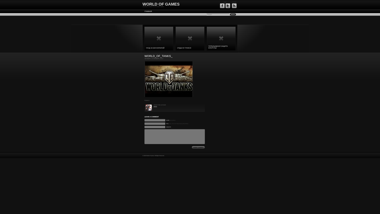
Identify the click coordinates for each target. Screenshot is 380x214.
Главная (148, 11)
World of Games (161, 4)
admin (155, 106)
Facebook (222, 5)
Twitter (228, 5)
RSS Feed (234, 5)
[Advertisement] (190, 20)
